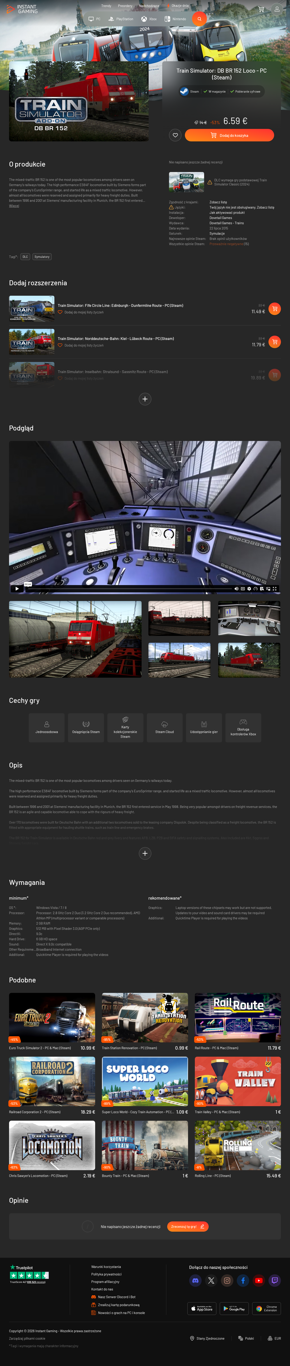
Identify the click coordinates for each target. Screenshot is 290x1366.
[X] (211, 1280)
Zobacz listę (218, 202)
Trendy (106, 6)
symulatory (42, 256)
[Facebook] (243, 1280)
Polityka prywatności (106, 1274)
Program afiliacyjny (105, 1282)
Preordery (125, 6)
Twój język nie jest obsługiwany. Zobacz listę (242, 207)
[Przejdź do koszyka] (261, 9)
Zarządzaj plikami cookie (27, 1338)
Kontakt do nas (102, 1289)
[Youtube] (259, 1280)
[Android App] (234, 1308)
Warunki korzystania (106, 1267)
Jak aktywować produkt (227, 212)
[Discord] (195, 1280)
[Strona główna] (22, 9)
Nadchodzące (149, 6)
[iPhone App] (201, 1308)
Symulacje (217, 233)
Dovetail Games (221, 218)
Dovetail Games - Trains (227, 223)
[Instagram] (227, 1280)
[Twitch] (274, 1280)
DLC (25, 256)
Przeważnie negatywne (227, 244)
